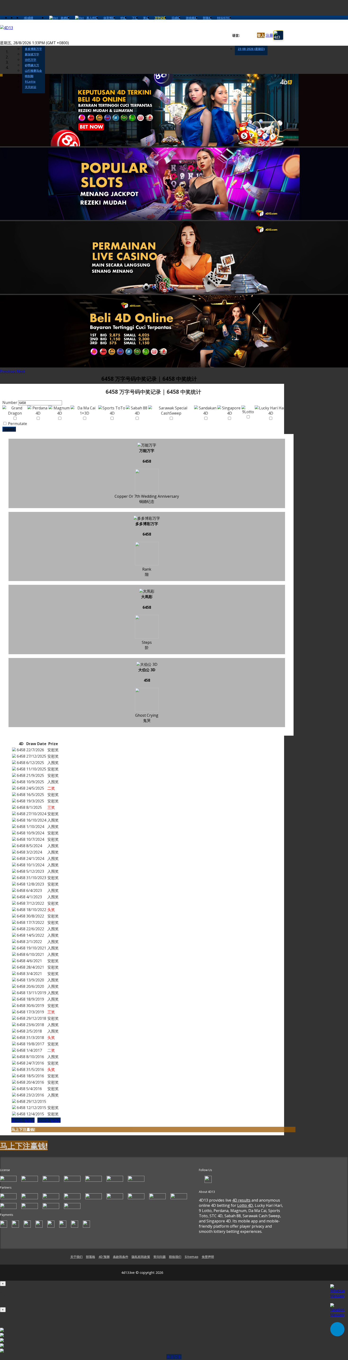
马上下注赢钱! (23, 1129)
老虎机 (65, 18)
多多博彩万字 (33, 49)
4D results (241, 1200)
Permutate (17, 423)
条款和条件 (120, 1257)
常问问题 (159, 1257)
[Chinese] (247, 35)
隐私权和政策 (141, 1257)
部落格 (207, 18)
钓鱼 (123, 18)
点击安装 (174, 1356)
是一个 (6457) (23, 1120)
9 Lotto (30, 82)
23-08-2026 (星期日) (251, 49)
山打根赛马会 (33, 71)
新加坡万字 (32, 54)
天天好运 (30, 87)
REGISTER (224, 18)
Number (9, 402)
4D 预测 (104, 1257)
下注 (135, 18)
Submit (9, 429)
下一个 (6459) (49, 1120)
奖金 (146, 18)
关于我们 (76, 1257)
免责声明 (208, 1257)
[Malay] (251, 35)
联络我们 (175, 1257)
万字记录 (160, 18)
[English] (242, 35)
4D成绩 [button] (28, 18)
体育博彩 (109, 18)
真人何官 (92, 18)
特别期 (29, 76)
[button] (8, 371)
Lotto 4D (245, 1205)
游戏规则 (191, 18)
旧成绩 (176, 18)
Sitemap (191, 1257)
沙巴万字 (30, 60)
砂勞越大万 (32, 65)
